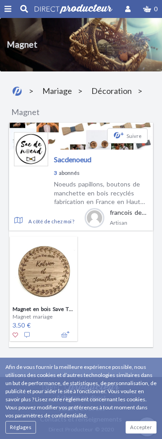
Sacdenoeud (72, 159)
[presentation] (14, 284)
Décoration (111, 91)
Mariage (57, 91)
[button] (150, 9)
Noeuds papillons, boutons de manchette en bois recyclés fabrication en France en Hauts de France (99, 193)
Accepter (141, 427)
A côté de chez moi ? (51, 221)
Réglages (21, 427)
